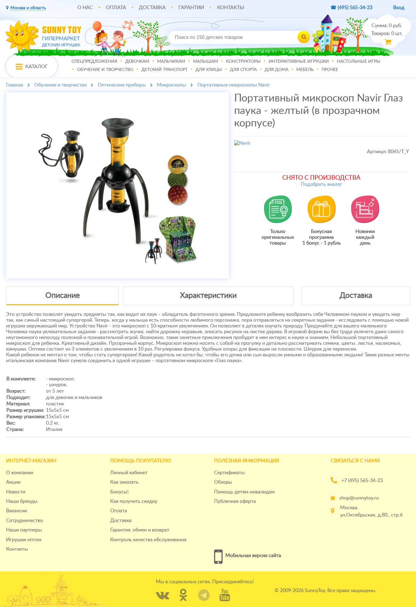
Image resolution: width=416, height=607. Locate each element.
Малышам (205, 62)
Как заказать (124, 482)
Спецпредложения (94, 62)
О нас (85, 7)
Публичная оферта (235, 501)
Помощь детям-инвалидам (244, 491)
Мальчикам (171, 62)
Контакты (230, 7)
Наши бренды (21, 501)
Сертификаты (229, 472)
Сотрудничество (24, 520)
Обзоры (223, 482)
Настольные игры (358, 62)
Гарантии (191, 7)
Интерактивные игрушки (299, 62)
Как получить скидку (133, 501)
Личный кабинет (128, 472)
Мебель (305, 70)
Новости (15, 491)
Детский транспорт (164, 70)
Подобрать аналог (321, 184)
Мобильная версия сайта (253, 555)
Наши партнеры (24, 530)
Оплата (116, 7)
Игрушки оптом (23, 539)
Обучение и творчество (105, 70)
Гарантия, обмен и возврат (139, 530)
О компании (19, 472)
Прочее (330, 70)
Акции (13, 482)
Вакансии (16, 510)
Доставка (152, 7)
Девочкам (137, 62)
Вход (398, 7)
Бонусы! (119, 491)
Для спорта (243, 70)
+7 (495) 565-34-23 (362, 480)
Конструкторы (243, 62)
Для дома (276, 70)
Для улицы (209, 70)
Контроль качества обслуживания (148, 539)
